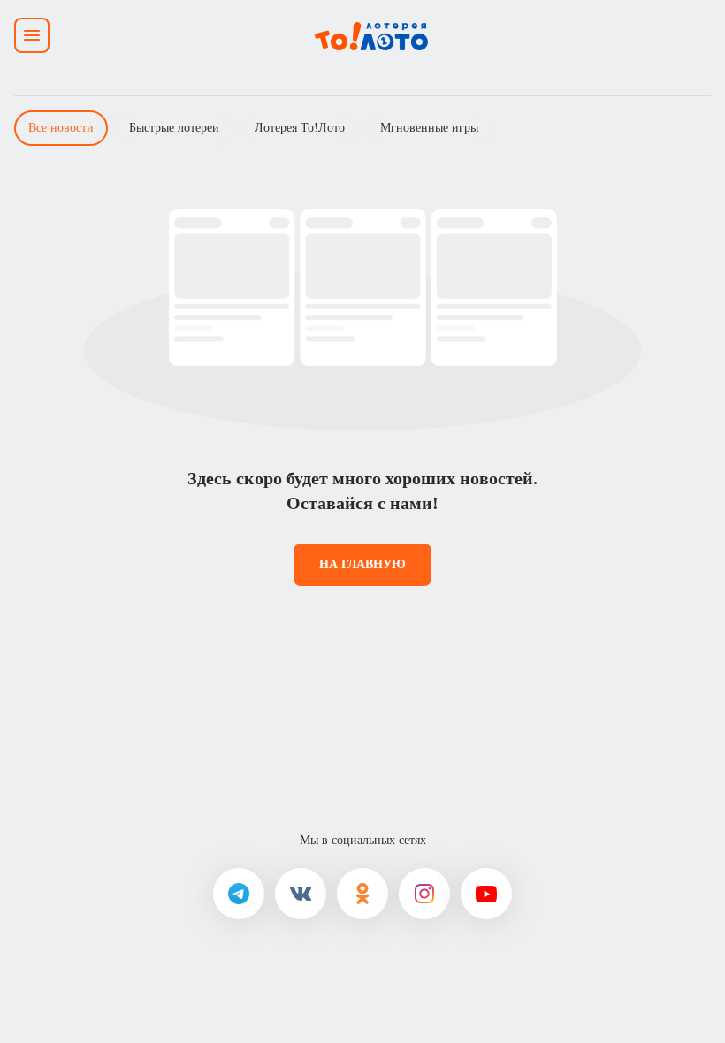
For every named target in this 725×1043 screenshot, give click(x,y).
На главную (362, 564)
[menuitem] (61, 128)
